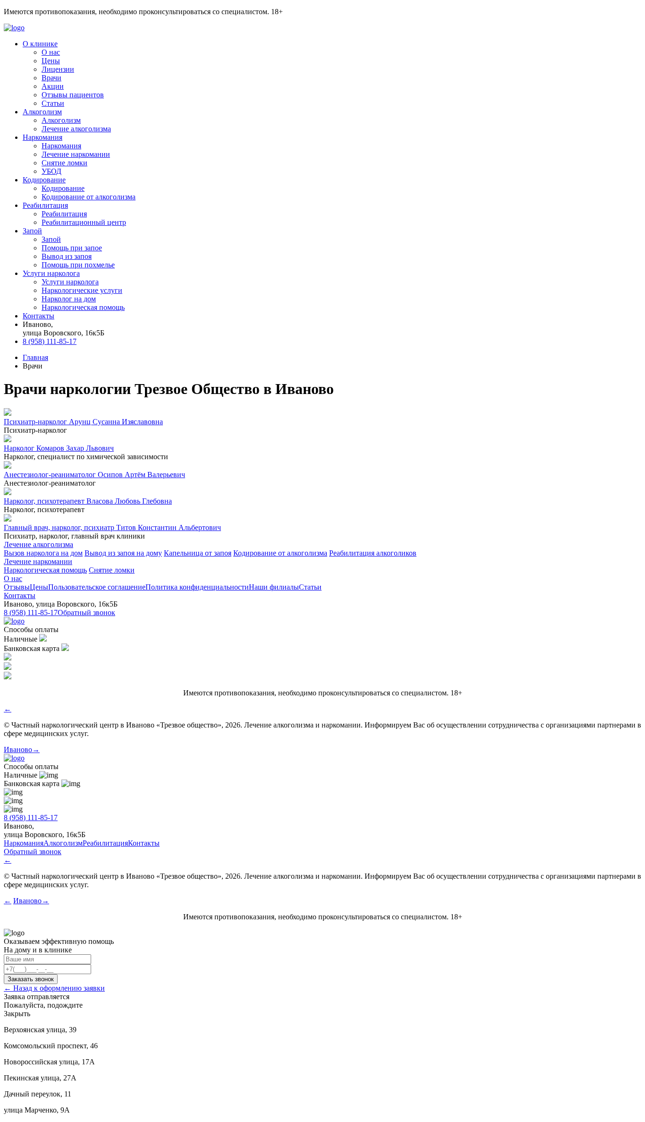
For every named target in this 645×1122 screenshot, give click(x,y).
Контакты (19, 595)
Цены (51, 61)
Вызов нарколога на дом (43, 553)
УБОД (51, 171)
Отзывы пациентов (73, 95)
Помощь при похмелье (78, 265)
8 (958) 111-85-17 (49, 341)
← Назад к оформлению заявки (54, 988)
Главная (35, 357)
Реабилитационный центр (84, 222)
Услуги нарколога (70, 282)
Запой (51, 239)
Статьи (53, 103)
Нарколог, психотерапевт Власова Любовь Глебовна (88, 501)
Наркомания (61, 146)
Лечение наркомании (76, 154)
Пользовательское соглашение (96, 587)
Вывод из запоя (67, 256)
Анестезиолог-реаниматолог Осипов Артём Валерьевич (94, 475)
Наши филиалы (274, 587)
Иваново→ (22, 749)
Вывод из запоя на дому (123, 553)
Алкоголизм (61, 120)
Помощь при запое (72, 248)
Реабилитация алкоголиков (372, 553)
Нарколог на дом (69, 299)
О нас (51, 52)
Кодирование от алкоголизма (89, 197)
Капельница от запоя (197, 553)
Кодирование (63, 188)
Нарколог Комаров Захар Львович (59, 448)
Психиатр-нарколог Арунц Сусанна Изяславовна (83, 422)
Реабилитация (64, 214)
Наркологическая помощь (83, 307)
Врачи (51, 78)
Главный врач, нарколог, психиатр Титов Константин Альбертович (112, 527)
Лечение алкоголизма (76, 129)
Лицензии (58, 69)
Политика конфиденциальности (197, 587)
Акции (53, 86)
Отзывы (17, 587)
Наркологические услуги (82, 290)
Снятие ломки (64, 163)
